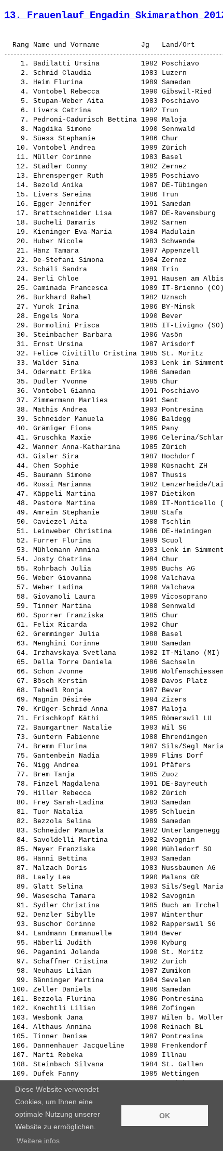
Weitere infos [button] (38, 1140)
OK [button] (164, 1116)
